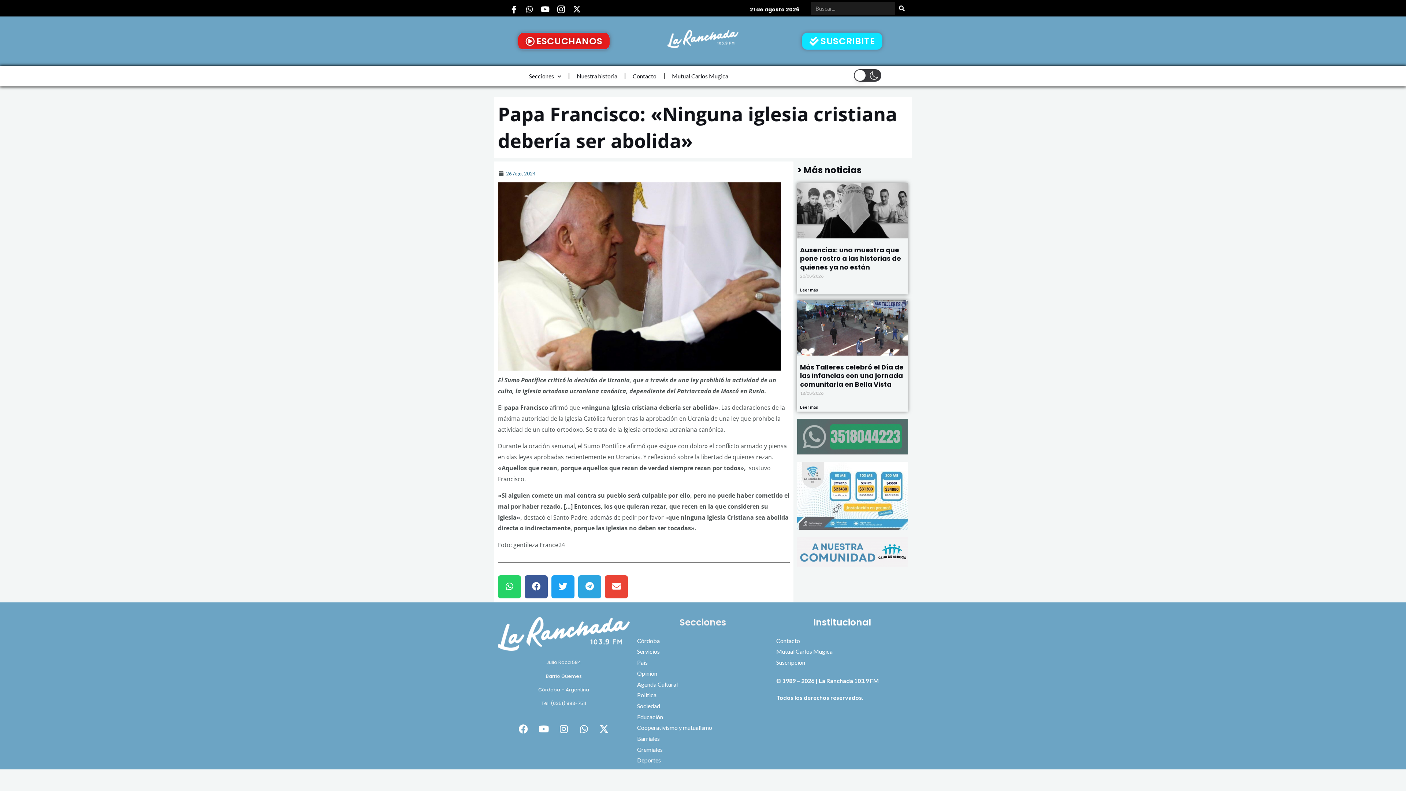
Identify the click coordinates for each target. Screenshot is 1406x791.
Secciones (541, 76)
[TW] (576, 9)
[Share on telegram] (589, 586)
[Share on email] (616, 586)
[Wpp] (529, 9)
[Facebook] (513, 9)
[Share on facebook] (536, 586)
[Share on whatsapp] (509, 586)
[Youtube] (545, 9)
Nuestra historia (597, 76)
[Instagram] (560, 9)
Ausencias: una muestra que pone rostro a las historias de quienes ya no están (850, 258)
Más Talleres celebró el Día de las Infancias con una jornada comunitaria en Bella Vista (852, 376)
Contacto (644, 76)
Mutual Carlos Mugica (700, 76)
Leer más (809, 290)
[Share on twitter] (562, 586)
